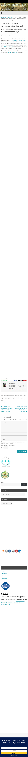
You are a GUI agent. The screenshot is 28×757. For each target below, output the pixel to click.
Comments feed (5, 575)
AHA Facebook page (8, 46)
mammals (21, 395)
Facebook (15, 50)
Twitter (9, 52)
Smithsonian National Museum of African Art (9, 398)
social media (22, 398)
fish (13, 395)
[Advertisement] (14, 670)
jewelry (16, 395)
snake (19, 398)
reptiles (13, 397)
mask (24, 395)
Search (2, 482)
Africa (3, 395)
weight (2, 400)
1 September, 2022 (13, 34)
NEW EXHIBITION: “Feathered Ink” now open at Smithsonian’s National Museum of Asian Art (6, 409)
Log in (3, 571)
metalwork (3, 397)
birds (8, 395)
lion (18, 395)
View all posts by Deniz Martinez (16, 390)
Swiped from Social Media (8, 17)
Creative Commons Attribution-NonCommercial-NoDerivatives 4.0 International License (12, 603)
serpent (16, 397)
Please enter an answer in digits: (8, 445)
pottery (10, 397)
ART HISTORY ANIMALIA (13, 5)
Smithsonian (21, 397)
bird (5, 395)
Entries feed (4, 573)
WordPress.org (5, 578)
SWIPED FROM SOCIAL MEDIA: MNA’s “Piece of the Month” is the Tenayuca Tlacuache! (21, 409)
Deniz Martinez (5, 34)
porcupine (7, 397)
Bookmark (4, 402)
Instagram (15, 52)
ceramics (10, 395)
